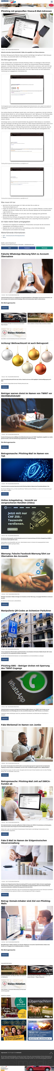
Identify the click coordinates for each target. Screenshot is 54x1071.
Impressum (4, 1052)
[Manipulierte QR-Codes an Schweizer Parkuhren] (27, 630)
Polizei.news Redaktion (13, 49)
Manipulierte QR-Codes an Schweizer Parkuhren (26, 610)
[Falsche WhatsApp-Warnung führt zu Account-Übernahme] (27, 276)
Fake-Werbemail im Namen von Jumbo (21, 725)
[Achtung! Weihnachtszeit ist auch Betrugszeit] (27, 360)
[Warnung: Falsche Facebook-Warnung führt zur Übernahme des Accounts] (27, 575)
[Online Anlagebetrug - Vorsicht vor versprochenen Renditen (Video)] (27, 519)
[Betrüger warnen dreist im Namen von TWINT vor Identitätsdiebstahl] (27, 415)
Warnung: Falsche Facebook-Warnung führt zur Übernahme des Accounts (25, 554)
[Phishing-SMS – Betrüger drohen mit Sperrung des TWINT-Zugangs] (27, 688)
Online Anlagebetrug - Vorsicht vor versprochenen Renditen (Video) (19, 501)
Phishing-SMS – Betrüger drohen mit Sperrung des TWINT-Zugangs (25, 667)
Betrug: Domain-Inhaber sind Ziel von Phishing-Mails (26, 902)
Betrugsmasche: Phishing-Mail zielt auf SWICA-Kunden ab (25, 782)
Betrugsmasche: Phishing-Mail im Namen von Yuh (25, 454)
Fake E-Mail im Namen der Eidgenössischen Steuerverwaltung (24, 841)
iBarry (4, 237)
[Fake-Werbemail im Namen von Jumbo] (27, 744)
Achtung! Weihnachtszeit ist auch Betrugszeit (24, 343)
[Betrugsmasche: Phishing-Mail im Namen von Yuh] (27, 470)
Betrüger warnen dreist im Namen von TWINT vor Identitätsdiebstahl (26, 394)
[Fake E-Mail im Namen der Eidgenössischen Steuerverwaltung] (27, 862)
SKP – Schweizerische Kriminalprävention (14, 235)
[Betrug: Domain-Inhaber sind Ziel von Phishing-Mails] (27, 923)
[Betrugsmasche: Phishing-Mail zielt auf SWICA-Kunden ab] (27, 803)
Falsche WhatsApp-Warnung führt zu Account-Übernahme (25, 255)
